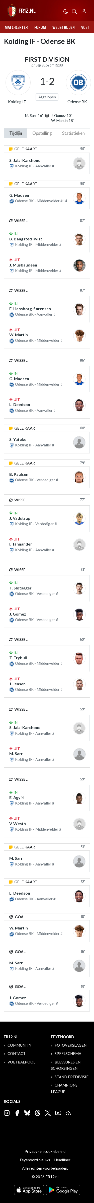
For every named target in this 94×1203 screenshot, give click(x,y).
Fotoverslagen (70, 1045)
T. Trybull (18, 657)
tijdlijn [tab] (15, 133)
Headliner (62, 1160)
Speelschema (68, 1053)
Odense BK (77, 101)
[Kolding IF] (18, 82)
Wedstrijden (63, 27)
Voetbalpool (21, 1062)
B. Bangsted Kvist (25, 238)
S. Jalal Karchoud (25, 160)
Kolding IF (17, 101)
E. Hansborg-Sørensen (30, 308)
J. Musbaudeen (23, 264)
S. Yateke (17, 439)
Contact (17, 1053)
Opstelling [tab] (42, 133)
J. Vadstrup (19, 518)
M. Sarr (16, 753)
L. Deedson (19, 404)
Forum (40, 27)
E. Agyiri (16, 797)
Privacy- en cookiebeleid (45, 1151)
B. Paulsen (18, 474)
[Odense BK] (78, 82)
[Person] (84, 10)
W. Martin (18, 334)
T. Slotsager (20, 587)
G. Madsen (19, 195)
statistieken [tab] (73, 133)
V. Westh (17, 823)
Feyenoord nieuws (35, 1160)
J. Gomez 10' (61, 115)
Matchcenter (16, 27)
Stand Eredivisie (71, 1077)
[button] (74, 11)
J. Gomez (17, 614)
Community (19, 1045)
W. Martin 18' (62, 120)
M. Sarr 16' (34, 115)
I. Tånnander (20, 544)
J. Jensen (17, 683)
